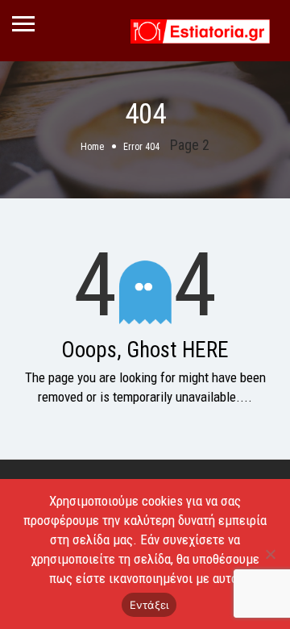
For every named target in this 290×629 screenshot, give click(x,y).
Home (92, 146)
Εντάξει (149, 604)
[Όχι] (270, 554)
